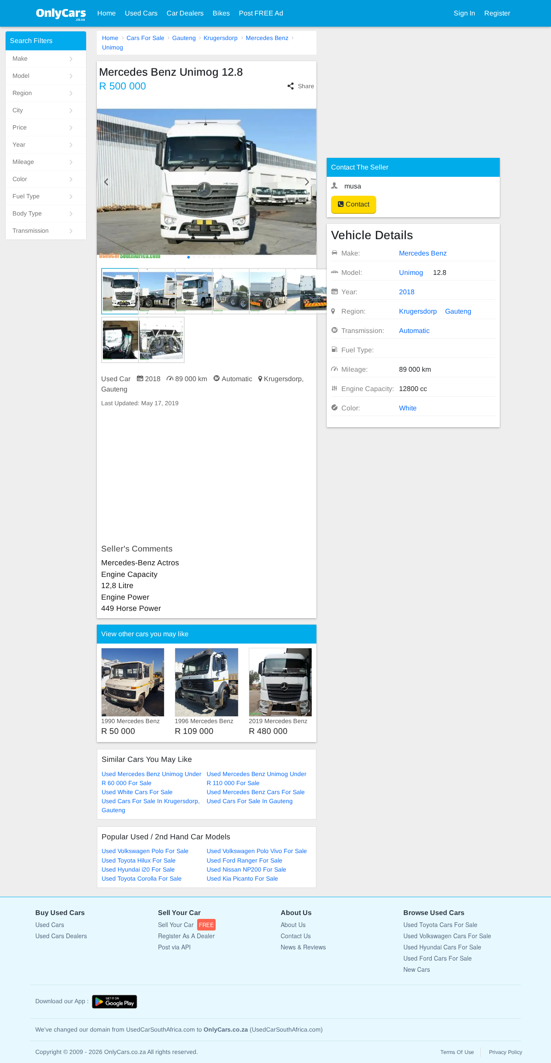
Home (106, 13)
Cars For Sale (145, 37)
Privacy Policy (505, 1052)
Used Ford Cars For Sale (437, 958)
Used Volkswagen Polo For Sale (145, 850)
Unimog (112, 47)
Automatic (414, 330)
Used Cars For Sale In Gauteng (250, 801)
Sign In (464, 13)
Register (497, 13)
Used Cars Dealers (61, 935)
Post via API (174, 947)
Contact (356, 204)
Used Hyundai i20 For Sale (138, 869)
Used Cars (141, 13)
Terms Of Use (457, 1052)
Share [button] (306, 86)
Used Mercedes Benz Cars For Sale (256, 792)
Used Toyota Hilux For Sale (139, 860)
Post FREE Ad (261, 13)
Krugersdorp (221, 37)
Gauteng (184, 37)
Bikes (221, 13)
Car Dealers (185, 13)
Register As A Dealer (186, 935)
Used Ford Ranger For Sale (244, 860)
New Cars (416, 969)
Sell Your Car (186, 924)
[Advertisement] (206, 476)
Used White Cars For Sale (137, 792)
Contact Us (296, 935)
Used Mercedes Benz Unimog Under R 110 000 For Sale (256, 778)
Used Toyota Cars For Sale (440, 924)
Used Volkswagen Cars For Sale (447, 935)
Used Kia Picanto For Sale (242, 878)
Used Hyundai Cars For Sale (442, 947)
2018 (407, 292)
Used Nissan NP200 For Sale (246, 869)
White (408, 408)
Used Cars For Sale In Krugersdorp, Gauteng (151, 805)
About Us (293, 924)
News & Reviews (303, 947)
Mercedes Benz (267, 37)
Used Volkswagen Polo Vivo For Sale (257, 850)
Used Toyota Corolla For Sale (142, 878)
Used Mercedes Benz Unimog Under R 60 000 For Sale (151, 778)
